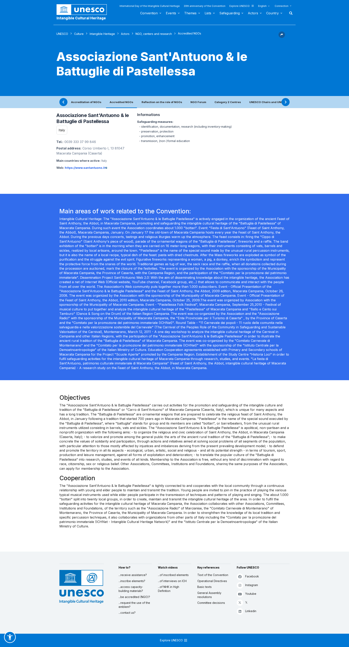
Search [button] (289, 13)
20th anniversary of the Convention (204, 5)
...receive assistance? (133, 575)
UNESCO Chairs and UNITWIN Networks (276, 102)
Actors (253, 13)
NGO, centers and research (154, 33)
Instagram (251, 585)
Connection (281, 5)
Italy (62, 130)
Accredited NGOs (121, 102)
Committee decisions (211, 602)
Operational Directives (212, 581)
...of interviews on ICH (172, 581)
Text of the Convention (212, 575)
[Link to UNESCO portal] (84, 9)
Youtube (250, 593)
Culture (79, 33)
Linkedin (250, 611)
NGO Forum (198, 102)
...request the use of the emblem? (134, 604)
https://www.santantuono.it (85, 167)
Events (171, 13)
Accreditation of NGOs (86, 102)
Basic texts (204, 587)
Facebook (252, 576)
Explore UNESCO (239, 5)
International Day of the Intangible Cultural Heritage (150, 5)
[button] (282, 37)
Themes (190, 13)
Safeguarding (229, 13)
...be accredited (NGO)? (134, 597)
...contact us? (127, 612)
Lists (208, 13)
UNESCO (62, 33)
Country (272, 13)
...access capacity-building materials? (131, 589)
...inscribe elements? (132, 581)
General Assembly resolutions (209, 595)
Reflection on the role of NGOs (162, 102)
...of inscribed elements (173, 575)
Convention (149, 13)
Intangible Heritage (102, 33)
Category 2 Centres (227, 102)
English (262, 5)
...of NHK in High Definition (168, 589)
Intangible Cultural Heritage (81, 18)
